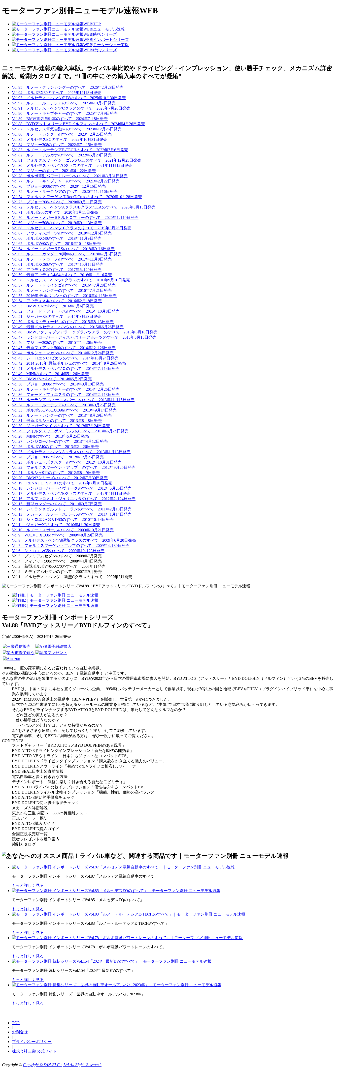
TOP (16, 1023)
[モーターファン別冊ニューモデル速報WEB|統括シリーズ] (64, 34)
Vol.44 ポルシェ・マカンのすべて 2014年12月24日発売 (63, 353)
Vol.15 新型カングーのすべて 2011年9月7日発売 (57, 504)
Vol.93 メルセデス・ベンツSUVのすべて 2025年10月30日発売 (69, 98)
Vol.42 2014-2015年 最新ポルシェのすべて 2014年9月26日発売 (69, 363)
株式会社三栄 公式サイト (34, 1051)
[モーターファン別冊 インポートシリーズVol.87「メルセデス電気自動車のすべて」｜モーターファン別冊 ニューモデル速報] (123, 867)
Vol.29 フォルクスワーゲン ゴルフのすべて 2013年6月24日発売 (70, 431)
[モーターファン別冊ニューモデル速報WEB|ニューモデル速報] (68, 29)
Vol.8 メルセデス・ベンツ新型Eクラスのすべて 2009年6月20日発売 (74, 540)
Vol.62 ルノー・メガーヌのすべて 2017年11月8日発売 (62, 259)
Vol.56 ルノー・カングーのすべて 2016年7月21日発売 (62, 290)
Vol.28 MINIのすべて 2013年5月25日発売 (50, 436)
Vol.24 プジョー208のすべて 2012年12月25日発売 (58, 457)
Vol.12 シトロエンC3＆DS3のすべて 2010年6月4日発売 (63, 519)
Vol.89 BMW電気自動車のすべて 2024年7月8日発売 (60, 119)
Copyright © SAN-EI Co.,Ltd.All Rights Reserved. (62, 1065)
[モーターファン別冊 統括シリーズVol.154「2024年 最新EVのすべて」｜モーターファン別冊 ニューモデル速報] (111, 961)
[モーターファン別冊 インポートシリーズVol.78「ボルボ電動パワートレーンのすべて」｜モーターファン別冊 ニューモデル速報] (127, 938)
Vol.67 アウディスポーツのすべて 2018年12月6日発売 (62, 233)
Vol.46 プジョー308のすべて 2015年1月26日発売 (57, 342)
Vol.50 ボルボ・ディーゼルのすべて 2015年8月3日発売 (63, 322)
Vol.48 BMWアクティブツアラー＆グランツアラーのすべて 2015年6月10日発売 (84, 332)
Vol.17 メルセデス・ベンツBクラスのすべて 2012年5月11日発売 (71, 493)
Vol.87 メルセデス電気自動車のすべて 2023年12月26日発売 (67, 129)
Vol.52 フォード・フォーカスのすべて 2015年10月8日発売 (66, 311)
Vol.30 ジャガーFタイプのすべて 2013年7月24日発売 (61, 426)
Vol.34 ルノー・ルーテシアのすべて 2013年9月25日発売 (64, 405)
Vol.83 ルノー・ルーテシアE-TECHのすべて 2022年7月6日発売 (70, 150)
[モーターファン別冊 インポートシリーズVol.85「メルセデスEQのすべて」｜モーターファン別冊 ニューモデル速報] (116, 891)
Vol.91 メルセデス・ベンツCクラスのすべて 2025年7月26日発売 (71, 108)
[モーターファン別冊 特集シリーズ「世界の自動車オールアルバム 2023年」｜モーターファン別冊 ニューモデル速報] (116, 985)
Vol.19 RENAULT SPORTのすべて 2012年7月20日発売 (62, 483)
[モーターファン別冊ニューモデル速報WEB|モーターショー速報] (70, 45)
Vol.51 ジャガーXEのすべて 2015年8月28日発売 (56, 316)
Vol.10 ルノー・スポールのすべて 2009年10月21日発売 (63, 530)
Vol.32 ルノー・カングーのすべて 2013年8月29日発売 (62, 415)
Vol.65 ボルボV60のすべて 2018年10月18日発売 (56, 243)
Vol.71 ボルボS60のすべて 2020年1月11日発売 (55, 212)
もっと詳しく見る (28, 885)
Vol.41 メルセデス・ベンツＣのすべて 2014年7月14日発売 (66, 368)
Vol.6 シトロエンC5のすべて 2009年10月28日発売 (58, 551)
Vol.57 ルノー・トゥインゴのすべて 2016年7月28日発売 (64, 285)
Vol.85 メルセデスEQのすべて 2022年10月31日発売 (59, 139)
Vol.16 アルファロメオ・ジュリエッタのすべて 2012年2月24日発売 (74, 499)
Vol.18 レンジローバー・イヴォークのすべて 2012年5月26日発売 (72, 488)
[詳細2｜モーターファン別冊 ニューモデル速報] (55, 600)
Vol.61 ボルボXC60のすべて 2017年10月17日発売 (57, 264)
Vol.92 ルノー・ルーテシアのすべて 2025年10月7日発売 (64, 103)
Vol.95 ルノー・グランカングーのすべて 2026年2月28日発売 (68, 87)
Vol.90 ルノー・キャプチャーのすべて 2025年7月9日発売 (65, 113)
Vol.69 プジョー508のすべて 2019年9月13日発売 (57, 223)
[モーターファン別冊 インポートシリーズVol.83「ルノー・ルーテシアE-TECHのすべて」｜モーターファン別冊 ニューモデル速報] (128, 914)
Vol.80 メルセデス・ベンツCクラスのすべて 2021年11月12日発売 (72, 165)
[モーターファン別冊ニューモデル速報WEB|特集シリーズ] (64, 50)
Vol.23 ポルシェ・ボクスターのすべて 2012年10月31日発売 (67, 462)
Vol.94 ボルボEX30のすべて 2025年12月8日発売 (56, 92)
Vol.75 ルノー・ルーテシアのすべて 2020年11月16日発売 (65, 191)
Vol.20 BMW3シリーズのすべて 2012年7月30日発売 (60, 478)
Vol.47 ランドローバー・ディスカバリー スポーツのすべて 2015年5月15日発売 (84, 337)
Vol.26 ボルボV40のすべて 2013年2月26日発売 (55, 447)
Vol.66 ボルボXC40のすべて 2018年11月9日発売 (57, 238)
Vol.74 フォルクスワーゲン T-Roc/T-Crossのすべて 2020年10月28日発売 (77, 197)
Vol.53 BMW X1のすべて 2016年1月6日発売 (53, 306)
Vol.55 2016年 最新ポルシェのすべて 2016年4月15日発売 (64, 296)
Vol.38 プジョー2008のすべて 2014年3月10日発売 (58, 384)
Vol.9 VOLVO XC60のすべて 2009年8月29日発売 (57, 535)
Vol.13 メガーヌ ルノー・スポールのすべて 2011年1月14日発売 (72, 514)
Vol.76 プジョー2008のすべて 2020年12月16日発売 (59, 186)
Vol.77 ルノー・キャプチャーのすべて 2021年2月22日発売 (66, 181)
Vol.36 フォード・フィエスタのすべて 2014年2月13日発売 (66, 394)
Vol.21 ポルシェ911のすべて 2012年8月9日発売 (56, 473)
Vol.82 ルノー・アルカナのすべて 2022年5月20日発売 (62, 155)
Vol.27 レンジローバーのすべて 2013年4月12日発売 (60, 441)
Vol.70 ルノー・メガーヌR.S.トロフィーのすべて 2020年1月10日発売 (75, 217)
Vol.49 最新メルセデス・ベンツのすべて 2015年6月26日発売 (68, 327)
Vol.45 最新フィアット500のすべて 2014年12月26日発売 (64, 348)
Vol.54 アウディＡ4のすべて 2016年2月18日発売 (57, 301)
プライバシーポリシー (32, 1041)
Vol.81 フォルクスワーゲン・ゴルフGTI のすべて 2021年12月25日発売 (76, 160)
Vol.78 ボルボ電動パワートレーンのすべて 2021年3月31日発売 (70, 176)
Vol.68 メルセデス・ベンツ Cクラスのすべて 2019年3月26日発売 (71, 228)
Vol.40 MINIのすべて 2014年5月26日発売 (50, 374)
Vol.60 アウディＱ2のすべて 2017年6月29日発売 (57, 269)
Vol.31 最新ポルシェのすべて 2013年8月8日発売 (57, 420)
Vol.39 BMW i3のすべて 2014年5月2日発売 (52, 379)
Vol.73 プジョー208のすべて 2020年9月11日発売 (57, 202)
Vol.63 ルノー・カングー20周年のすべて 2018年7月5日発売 (67, 254)
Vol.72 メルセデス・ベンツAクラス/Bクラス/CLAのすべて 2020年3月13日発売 (83, 207)
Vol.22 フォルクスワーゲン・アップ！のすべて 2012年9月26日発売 (74, 467)
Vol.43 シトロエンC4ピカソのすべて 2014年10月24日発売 (65, 358)
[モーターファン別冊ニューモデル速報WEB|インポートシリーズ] (70, 39)
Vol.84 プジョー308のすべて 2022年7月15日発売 (57, 145)
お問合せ (20, 1032)
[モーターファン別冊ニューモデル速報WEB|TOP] (56, 24)
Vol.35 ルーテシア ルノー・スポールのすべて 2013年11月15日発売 (73, 400)
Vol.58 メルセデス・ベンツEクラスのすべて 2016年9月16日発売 (71, 280)
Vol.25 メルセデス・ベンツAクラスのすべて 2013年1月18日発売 (71, 452)
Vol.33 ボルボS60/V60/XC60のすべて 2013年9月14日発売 (64, 410)
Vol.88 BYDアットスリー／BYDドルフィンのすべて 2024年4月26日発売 (78, 124)
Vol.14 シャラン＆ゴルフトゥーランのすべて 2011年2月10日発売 (72, 509)
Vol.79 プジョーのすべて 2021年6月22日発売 (54, 171)
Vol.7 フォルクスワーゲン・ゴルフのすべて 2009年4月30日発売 (71, 545)
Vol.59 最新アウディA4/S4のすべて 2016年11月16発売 (62, 275)
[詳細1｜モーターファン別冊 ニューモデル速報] (55, 595)
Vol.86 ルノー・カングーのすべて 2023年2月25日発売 (62, 134)
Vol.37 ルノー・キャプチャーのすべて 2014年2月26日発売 (66, 389)
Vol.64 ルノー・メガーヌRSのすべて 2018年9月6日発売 (63, 249)
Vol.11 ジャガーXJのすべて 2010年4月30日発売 (56, 525)
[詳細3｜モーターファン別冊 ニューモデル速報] (55, 605)
